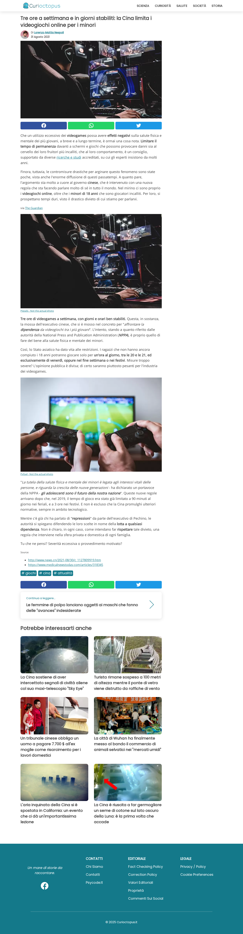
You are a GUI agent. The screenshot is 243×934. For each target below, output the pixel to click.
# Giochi (28, 573)
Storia (217, 6)
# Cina (44, 573)
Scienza (143, 6)
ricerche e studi (69, 157)
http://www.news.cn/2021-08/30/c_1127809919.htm (64, 560)
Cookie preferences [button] (196, 874)
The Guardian (34, 208)
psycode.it (94, 882)
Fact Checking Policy (145, 866)
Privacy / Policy (193, 866)
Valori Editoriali (140, 882)
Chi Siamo (94, 866)
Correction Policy (142, 874)
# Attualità (63, 573)
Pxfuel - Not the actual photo (37, 474)
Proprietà (136, 890)
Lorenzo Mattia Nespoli (49, 32)
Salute (182, 6)
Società (199, 6)
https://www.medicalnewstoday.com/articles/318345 (65, 565)
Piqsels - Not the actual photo (37, 310)
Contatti (93, 874)
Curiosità (163, 6)
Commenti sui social (145, 898)
